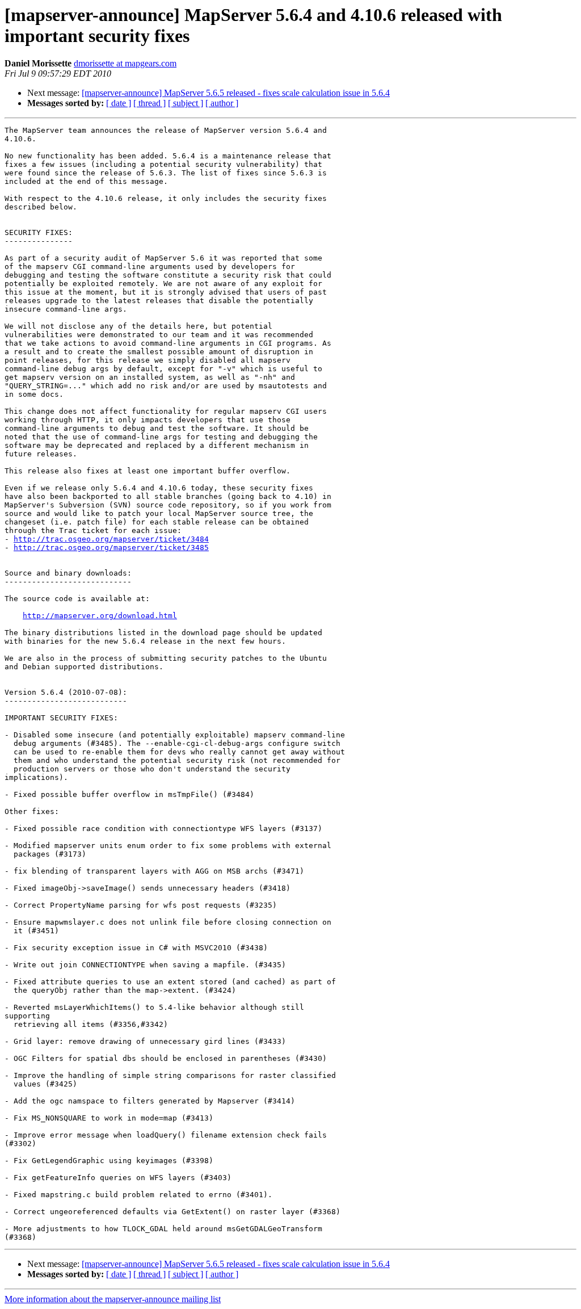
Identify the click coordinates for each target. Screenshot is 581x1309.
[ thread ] (149, 103)
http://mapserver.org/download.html (100, 615)
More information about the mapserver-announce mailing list (113, 1299)
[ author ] (221, 103)
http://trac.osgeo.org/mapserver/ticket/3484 (111, 539)
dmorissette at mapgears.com (125, 63)
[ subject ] (185, 103)
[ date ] (118, 103)
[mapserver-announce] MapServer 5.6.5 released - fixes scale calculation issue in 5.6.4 (236, 93)
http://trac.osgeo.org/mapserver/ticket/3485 (111, 547)
